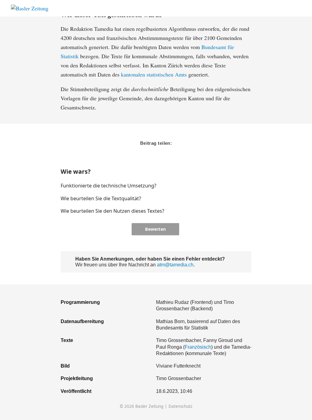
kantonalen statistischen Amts (154, 74)
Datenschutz (180, 406)
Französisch (198, 347)
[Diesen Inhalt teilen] (298, 8)
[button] (227, 185)
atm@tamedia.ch (175, 264)
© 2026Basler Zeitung (141, 406)
